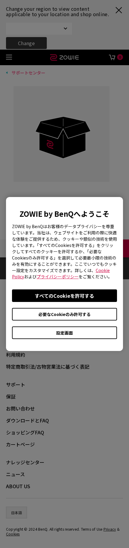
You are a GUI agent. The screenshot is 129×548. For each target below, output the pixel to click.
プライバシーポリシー (58, 277)
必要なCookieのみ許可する (64, 314)
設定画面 (64, 333)
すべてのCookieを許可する (64, 295)
